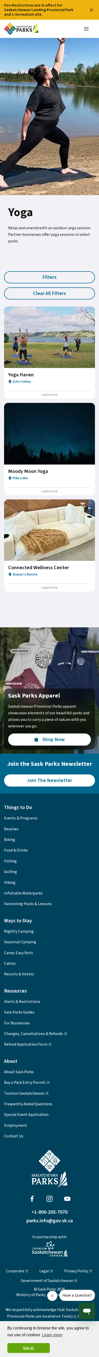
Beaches (11, 829)
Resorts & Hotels (19, 974)
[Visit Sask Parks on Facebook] (32, 1198)
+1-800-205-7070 (49, 1212)
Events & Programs (21, 818)
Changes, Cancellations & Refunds (33, 1034)
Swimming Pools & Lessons (28, 904)
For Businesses (17, 1023)
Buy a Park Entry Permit (24, 1082)
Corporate (15, 1271)
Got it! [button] (28, 1348)
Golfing (10, 872)
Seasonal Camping (20, 942)
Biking (9, 839)
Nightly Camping (19, 931)
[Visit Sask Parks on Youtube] (67, 1198)
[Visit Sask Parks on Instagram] (49, 1198)
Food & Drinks (16, 850)
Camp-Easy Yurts (18, 953)
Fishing (10, 861)
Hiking (9, 882)
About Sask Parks (19, 1072)
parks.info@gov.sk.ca (49, 1221)
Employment (15, 1125)
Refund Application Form (25, 1044)
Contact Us (13, 1136)
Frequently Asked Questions (28, 1104)
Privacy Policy (76, 1271)
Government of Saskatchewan (47, 1280)
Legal (44, 1271)
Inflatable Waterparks (23, 893)
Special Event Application (26, 1114)
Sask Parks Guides (19, 1012)
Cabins (10, 963)
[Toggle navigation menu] (86, 28)
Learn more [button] (52, 1335)
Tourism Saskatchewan (24, 1093)
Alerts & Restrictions (22, 1001)
